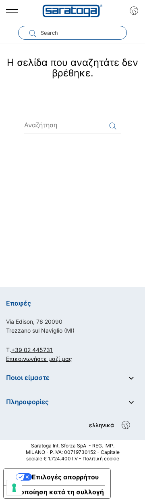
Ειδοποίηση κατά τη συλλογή (57, 492)
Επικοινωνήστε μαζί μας (39, 358)
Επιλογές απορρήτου (65, 477)
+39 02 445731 (32, 349)
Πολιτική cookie (101, 459)
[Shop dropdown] (132, 11)
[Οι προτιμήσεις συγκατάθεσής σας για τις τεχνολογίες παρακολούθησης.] (14, 488)
